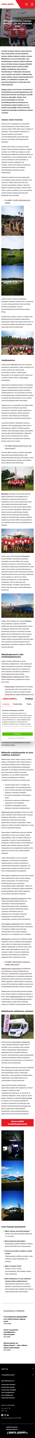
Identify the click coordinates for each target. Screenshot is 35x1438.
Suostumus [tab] (6, 704)
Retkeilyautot (5, 939)
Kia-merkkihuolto (7, 1395)
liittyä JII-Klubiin (27, 1098)
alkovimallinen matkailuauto (21, 1042)
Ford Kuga (23, 1106)
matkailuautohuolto (16, 996)
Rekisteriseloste (12, 1427)
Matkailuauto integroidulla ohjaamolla (13, 898)
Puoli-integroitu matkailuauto (10, 924)
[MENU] (32, 4)
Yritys (4, 1369)
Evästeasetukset (12, 1429)
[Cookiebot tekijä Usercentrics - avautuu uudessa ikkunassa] (25, 699)
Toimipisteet (8, 1375)
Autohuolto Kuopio (8, 1387)
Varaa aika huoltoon (8, 1398)
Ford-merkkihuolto (20, 999)
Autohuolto (7, 1381)
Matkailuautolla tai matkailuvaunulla (12, 677)
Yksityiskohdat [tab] (17, 704)
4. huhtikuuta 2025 (17, 29)
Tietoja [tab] (29, 704)
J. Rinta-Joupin (23, 377)
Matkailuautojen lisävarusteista (11, 968)
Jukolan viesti (6, 89)
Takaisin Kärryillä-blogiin (17, 36)
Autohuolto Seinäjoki (8, 1390)
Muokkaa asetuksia (16, 738)
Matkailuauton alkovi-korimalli (10, 812)
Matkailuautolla (10, 686)
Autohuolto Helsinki (8, 1384)
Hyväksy (17, 734)
